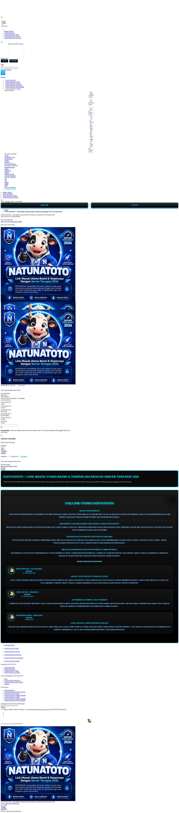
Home (6, 210)
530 (5, 179)
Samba (6, 169)
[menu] (89, 135)
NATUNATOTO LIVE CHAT (13, 682)
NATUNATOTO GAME (12, 661)
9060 (5, 186)
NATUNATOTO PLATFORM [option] (6, 414)
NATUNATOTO (9, 33)
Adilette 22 (7, 170)
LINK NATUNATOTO (12, 803)
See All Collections (10, 164)
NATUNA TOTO (9, 669)
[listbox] (35, 411)
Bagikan (3, 468)
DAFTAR (44, 205)
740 (5, 181)
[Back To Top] (1, 810)
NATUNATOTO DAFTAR (12, 38)
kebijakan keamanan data (42, 709)
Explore (3, 77)
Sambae (6, 172)
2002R (6, 182)
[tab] (89, 77)
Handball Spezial (9, 167)
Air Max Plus (8, 159)
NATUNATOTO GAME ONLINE (15, 695)
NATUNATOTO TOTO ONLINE (14, 700)
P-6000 (6, 160)
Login (4, 61)
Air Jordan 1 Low (9, 157)
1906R (6, 184)
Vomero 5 (7, 162)
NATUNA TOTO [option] (4, 422)
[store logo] (16, 58)
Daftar (13, 61)
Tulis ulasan (21, 385)
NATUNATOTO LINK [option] (6, 403)
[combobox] (9, 68)
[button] (5, 305)
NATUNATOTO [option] (6, 400)
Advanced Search (6, 70)
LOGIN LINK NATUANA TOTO (14, 692)
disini (60, 430)
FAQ (5, 679)
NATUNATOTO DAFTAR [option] (6, 410)
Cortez (6, 155)
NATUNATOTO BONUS (12, 680)
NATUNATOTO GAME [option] (6, 418)
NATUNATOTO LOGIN (12, 36)
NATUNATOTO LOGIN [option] (6, 407)
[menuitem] (10, 80)
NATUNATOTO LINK (11, 35)
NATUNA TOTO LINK (11, 694)
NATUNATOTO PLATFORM (13, 658)
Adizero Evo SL (9, 174)
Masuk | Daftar (8, 31)
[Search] (3, 73)
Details (3, 469)
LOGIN (135, 205)
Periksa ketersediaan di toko (9, 466)
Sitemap (6, 684)
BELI (2, 449)
